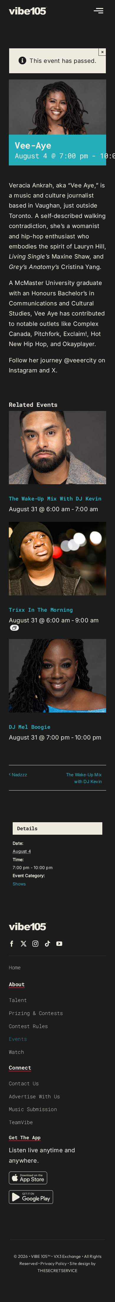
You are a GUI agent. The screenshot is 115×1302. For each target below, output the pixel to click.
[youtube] (59, 944)
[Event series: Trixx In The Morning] (14, 628)
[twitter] (24, 944)
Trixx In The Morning (41, 609)
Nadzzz (19, 774)
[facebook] (12, 944)
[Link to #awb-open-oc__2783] (98, 10)
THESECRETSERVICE (57, 1270)
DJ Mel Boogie (29, 726)
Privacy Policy (53, 1263)
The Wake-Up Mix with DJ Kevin (55, 498)
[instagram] (35, 944)
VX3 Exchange (67, 1256)
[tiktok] (47, 944)
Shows (19, 883)
